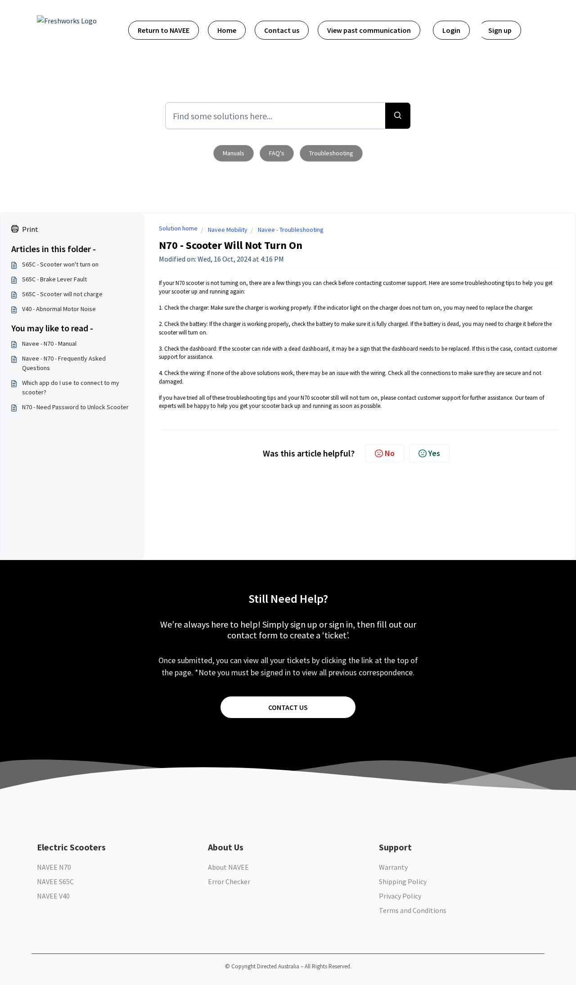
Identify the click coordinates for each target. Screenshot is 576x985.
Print (30, 229)
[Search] (398, 115)
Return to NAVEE (163, 30)
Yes (434, 453)
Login (451, 30)
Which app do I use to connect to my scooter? (70, 387)
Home (226, 30)
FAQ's (276, 153)
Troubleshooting (331, 153)
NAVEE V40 (53, 895)
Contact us (281, 30)
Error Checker (229, 881)
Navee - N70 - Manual (49, 343)
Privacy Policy (400, 895)
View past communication (369, 30)
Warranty (393, 867)
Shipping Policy (403, 881)
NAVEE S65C (55, 881)
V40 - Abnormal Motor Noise (59, 309)
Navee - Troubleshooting (291, 230)
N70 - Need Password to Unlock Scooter (75, 407)
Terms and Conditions (412, 910)
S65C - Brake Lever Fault (54, 279)
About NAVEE (228, 867)
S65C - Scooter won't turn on (60, 264)
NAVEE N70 (54, 867)
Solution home (178, 228)
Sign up (500, 30)
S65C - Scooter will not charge (62, 294)
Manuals (233, 153)
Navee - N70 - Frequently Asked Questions (64, 363)
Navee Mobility (228, 230)
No (390, 453)
